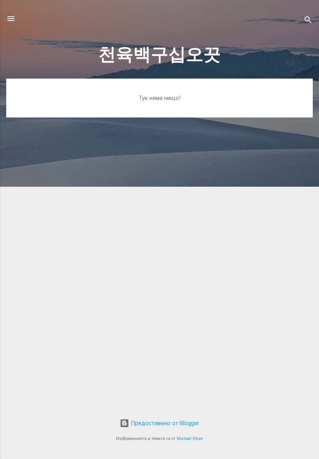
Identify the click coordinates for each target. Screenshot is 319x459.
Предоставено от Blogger (164, 423)
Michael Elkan (190, 438)
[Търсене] (308, 21)
